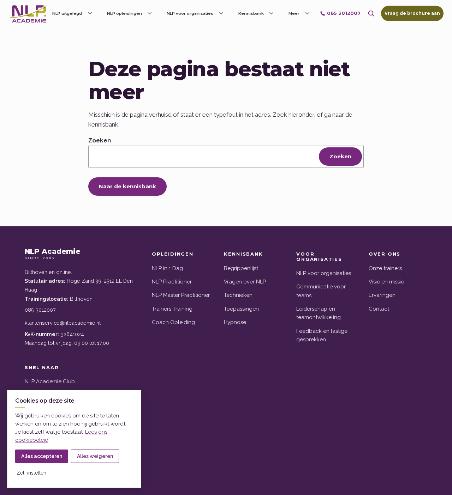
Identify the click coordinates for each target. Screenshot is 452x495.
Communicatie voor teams (321, 290)
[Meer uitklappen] (307, 13)
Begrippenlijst (241, 268)
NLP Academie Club (50, 381)
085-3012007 (40, 310)
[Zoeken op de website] (371, 13)
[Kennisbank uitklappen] (271, 13)
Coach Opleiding (173, 322)
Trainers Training (172, 309)
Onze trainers (385, 268)
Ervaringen (382, 295)
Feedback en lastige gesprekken (321, 335)
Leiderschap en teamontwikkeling (318, 313)
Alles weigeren (95, 456)
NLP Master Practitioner (181, 295)
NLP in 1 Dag (167, 268)
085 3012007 (344, 13)
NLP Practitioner (172, 282)
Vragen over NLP (245, 282)
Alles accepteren (41, 456)
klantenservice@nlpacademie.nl (63, 323)
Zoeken (99, 140)
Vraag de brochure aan (412, 13)
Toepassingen (241, 309)
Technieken (238, 295)
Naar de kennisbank (127, 186)
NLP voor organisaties (323, 273)
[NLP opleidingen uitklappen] (149, 13)
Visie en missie (386, 282)
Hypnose (235, 322)
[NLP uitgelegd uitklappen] (89, 13)
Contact (379, 309)
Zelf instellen (31, 473)
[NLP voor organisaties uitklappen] (221, 13)
